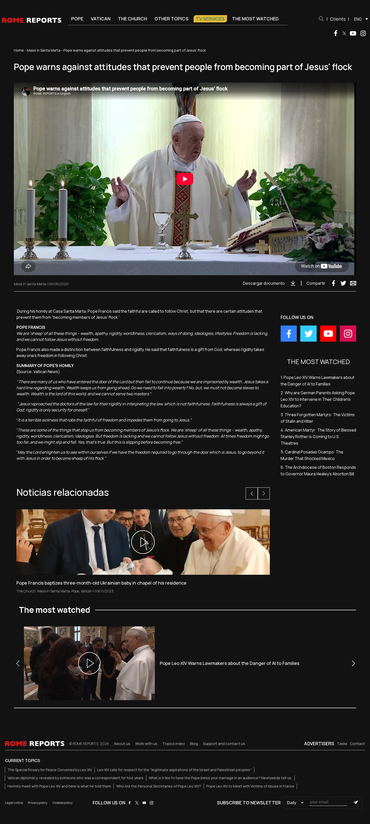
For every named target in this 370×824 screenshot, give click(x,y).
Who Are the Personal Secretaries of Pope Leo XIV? (158, 786)
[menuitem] (360, 18)
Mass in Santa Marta (43, 50)
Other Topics (172, 19)
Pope (77, 19)
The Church (132, 19)
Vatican (100, 19)
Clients (338, 19)
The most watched (255, 19)
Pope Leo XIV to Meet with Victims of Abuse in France (250, 786)
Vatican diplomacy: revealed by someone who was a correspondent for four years (75, 777)
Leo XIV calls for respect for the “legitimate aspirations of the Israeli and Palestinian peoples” (174, 769)
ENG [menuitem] (358, 19)
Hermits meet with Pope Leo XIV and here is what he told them (59, 786)
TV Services (210, 19)
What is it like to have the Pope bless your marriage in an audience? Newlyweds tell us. (220, 777)
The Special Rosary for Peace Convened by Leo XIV (50, 769)
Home (19, 50)
